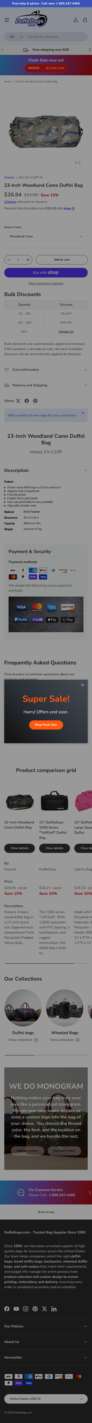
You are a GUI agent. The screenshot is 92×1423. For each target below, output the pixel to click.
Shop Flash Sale (46, 725)
